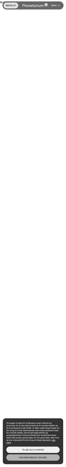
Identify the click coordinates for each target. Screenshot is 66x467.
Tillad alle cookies (33, 449)
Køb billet (11, 5)
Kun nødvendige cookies (33, 457)
